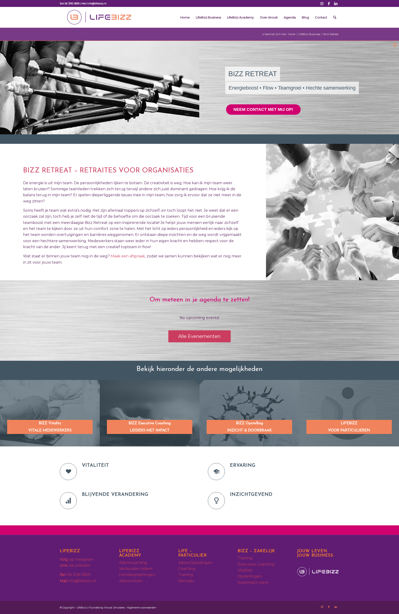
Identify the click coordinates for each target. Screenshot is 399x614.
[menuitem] (185, 17)
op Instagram (77, 559)
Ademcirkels (130, 581)
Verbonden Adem (135, 568)
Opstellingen (250, 576)
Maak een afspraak (128, 256)
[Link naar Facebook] (328, 3)
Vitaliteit (245, 570)
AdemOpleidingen (195, 562)
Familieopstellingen (137, 574)
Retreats (186, 581)
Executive (247, 564)
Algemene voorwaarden (141, 607)
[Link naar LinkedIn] (335, 3)
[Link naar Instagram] (321, 3)
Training (185, 574)
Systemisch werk (253, 582)
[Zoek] (334, 17)
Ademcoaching (133, 562)
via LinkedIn (75, 565)
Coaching (187, 568)
